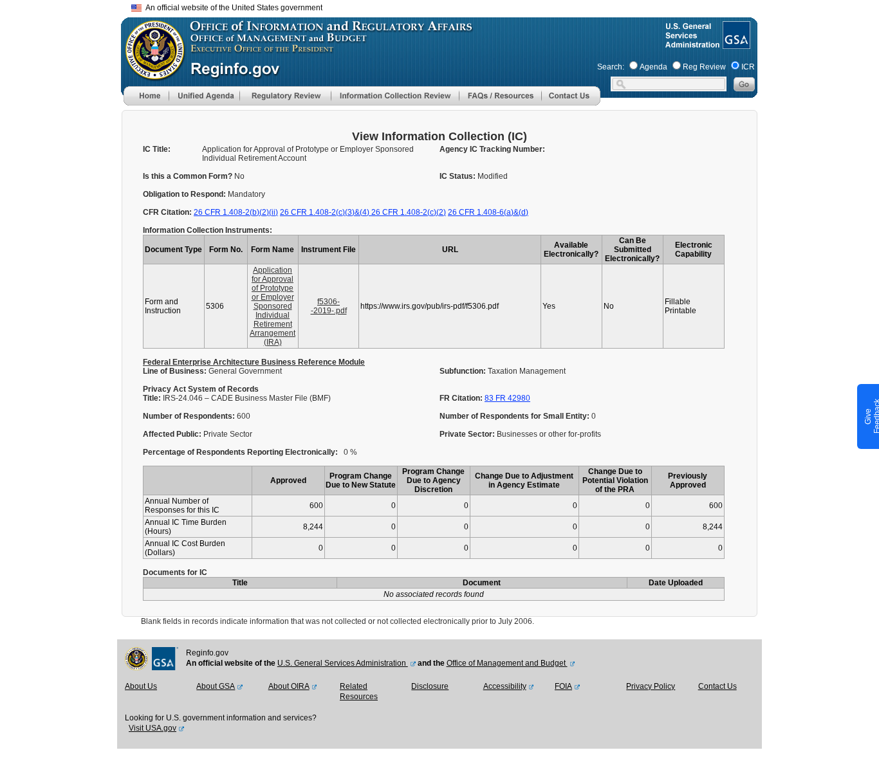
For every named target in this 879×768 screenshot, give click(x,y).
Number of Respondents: (190, 416)
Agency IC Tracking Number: (492, 149)
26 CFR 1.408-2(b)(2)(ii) (236, 212)
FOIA (563, 686)
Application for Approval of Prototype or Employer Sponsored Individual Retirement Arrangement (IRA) (272, 306)
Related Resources (359, 691)
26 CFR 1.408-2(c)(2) (408, 212)
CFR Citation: (168, 212)
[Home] (146, 102)
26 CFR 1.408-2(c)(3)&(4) (325, 212)
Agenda (653, 66)
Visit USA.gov (152, 728)
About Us (141, 686)
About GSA (215, 686)
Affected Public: (173, 434)
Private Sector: (468, 434)
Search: (610, 66)
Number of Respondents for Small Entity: (515, 416)
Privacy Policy (650, 686)
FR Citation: (462, 398)
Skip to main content (447, 6)
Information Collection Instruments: (207, 230)
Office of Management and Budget (507, 663)
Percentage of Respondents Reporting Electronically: (240, 452)
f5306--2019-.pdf (329, 306)
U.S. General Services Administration (342, 663)
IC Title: (157, 149)
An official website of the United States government (232, 7)
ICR (748, 66)
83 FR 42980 (507, 398)
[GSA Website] (735, 43)
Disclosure (430, 686)
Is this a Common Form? (188, 176)
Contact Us (717, 686)
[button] (204, 95)
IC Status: (458, 176)
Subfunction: (463, 371)
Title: (153, 398)
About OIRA (289, 686)
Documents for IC (175, 572)
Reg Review (704, 66)
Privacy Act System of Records (201, 389)
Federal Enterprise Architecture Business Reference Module (254, 362)
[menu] (204, 95)
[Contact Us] (570, 102)
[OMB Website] (150, 73)
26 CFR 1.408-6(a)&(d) (488, 212)
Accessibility (504, 686)
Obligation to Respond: (185, 194)
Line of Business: (175, 371)
